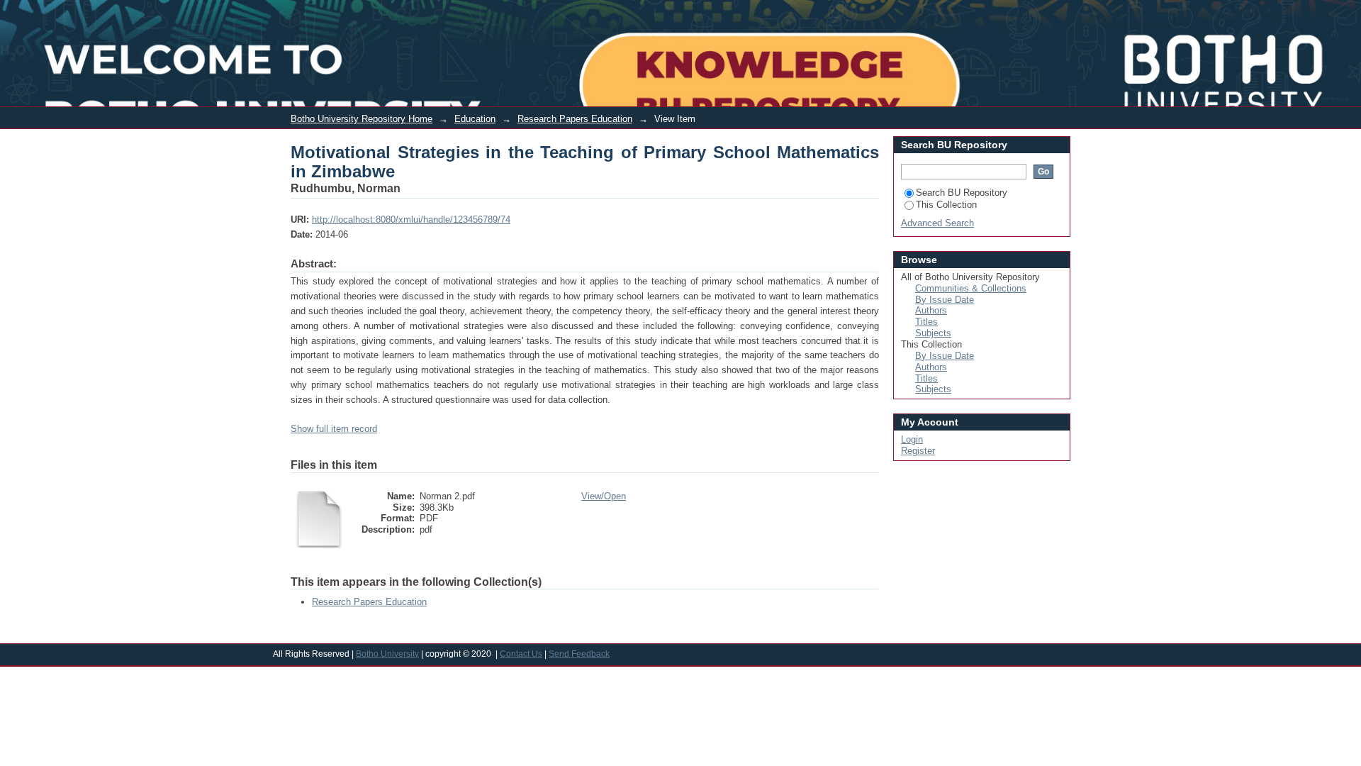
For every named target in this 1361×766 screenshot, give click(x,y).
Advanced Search (937, 223)
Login (1249, 10)
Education (474, 118)
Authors (931, 310)
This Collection (946, 204)
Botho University (387, 654)
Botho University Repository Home (361, 118)
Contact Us (521, 654)
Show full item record (334, 428)
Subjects (933, 333)
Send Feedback (579, 654)
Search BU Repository (961, 192)
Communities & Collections (970, 288)
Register (918, 450)
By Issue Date (944, 299)
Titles (926, 321)
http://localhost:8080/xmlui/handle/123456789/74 (411, 219)
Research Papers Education (574, 118)
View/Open (603, 496)
